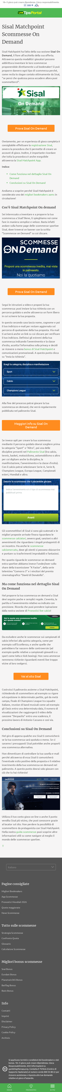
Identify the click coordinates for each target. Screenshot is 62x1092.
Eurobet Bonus (9, 974)
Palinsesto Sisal (36, 451)
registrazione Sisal (41, 145)
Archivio (6, 1037)
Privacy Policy (9, 1026)
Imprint (5, 1016)
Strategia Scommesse (12, 932)
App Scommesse (10, 896)
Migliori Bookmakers (12, 891)
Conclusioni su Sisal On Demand (27, 182)
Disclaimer (7, 1021)
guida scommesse (26, 831)
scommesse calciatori (14, 538)
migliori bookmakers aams (39, 194)
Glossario (6, 943)
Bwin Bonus (7, 990)
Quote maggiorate (11, 907)
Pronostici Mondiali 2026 (14, 901)
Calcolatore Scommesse (13, 949)
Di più (52, 1090)
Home (9, 1090)
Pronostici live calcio (39, 610)
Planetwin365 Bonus (12, 979)
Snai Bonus (7, 969)
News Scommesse (10, 912)
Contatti (6, 1010)
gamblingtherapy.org (18, 1068)
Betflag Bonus (9, 985)
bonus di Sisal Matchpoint (38, 348)
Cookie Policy (8, 1032)
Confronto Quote (10, 938)
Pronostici (31, 1090)
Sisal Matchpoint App (29, 160)
